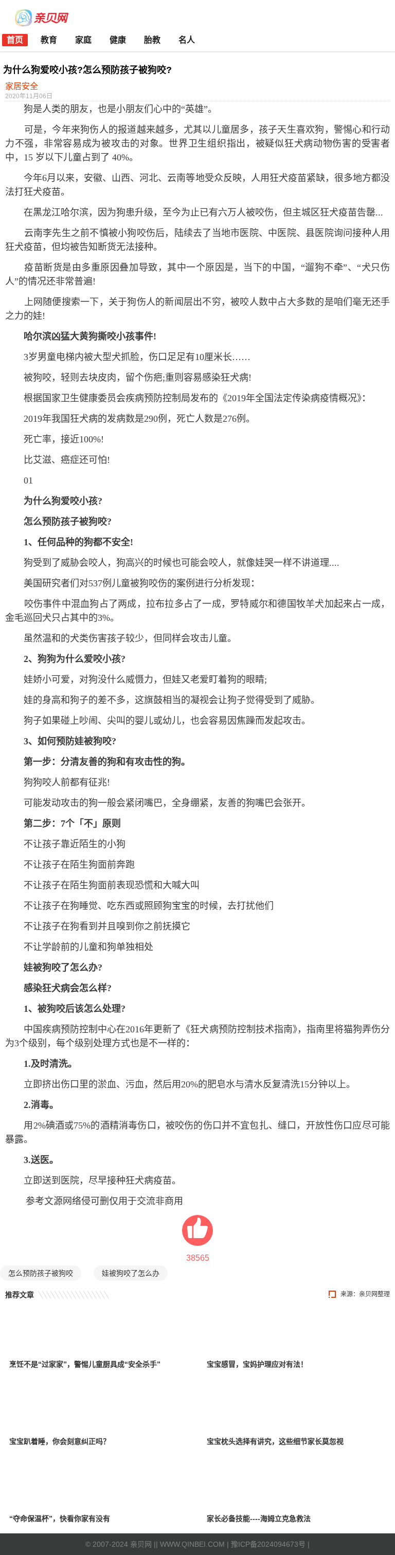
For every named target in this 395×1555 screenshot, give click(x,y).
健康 (118, 39)
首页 (15, 39)
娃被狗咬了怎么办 (130, 1273)
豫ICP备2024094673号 (268, 1544)
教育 (49, 39)
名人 (186, 39)
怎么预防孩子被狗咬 (40, 1273)
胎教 (152, 39)
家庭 (83, 39)
